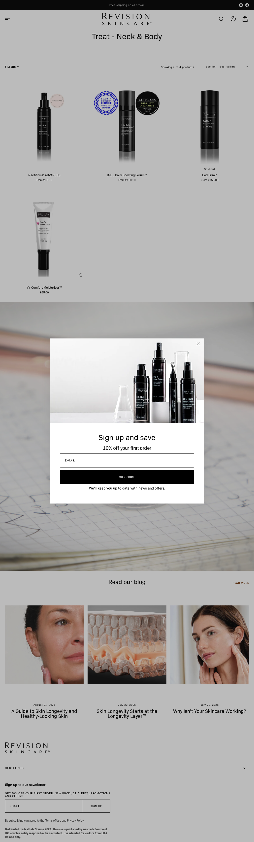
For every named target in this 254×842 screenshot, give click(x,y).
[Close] (198, 344)
